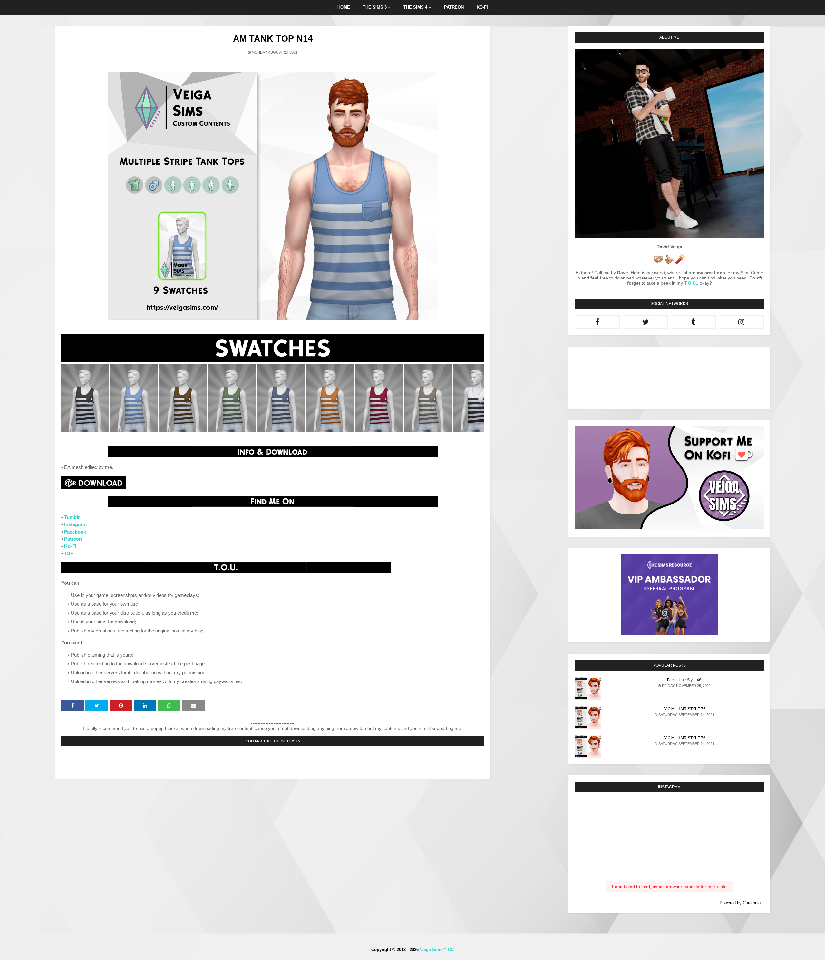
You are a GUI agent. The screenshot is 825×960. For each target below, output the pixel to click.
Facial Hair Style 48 (684, 680)
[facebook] (597, 322)
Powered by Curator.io (740, 903)
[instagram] (741, 322)
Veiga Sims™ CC (437, 949)
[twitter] (645, 322)
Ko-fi (482, 7)
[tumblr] (693, 322)
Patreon (454, 7)
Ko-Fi (70, 546)
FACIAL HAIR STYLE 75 (684, 709)
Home (343, 7)
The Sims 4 (415, 7)
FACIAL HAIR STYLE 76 (684, 738)
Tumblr (72, 517)
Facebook (75, 531)
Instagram (75, 524)
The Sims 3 (375, 7)
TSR (69, 553)
